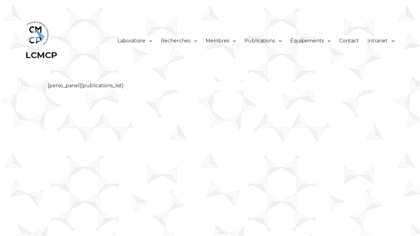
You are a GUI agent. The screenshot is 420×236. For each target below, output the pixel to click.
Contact (349, 41)
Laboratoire (131, 41)
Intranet (377, 41)
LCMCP (41, 55)
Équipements (307, 41)
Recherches (175, 41)
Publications (259, 41)
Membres (217, 41)
